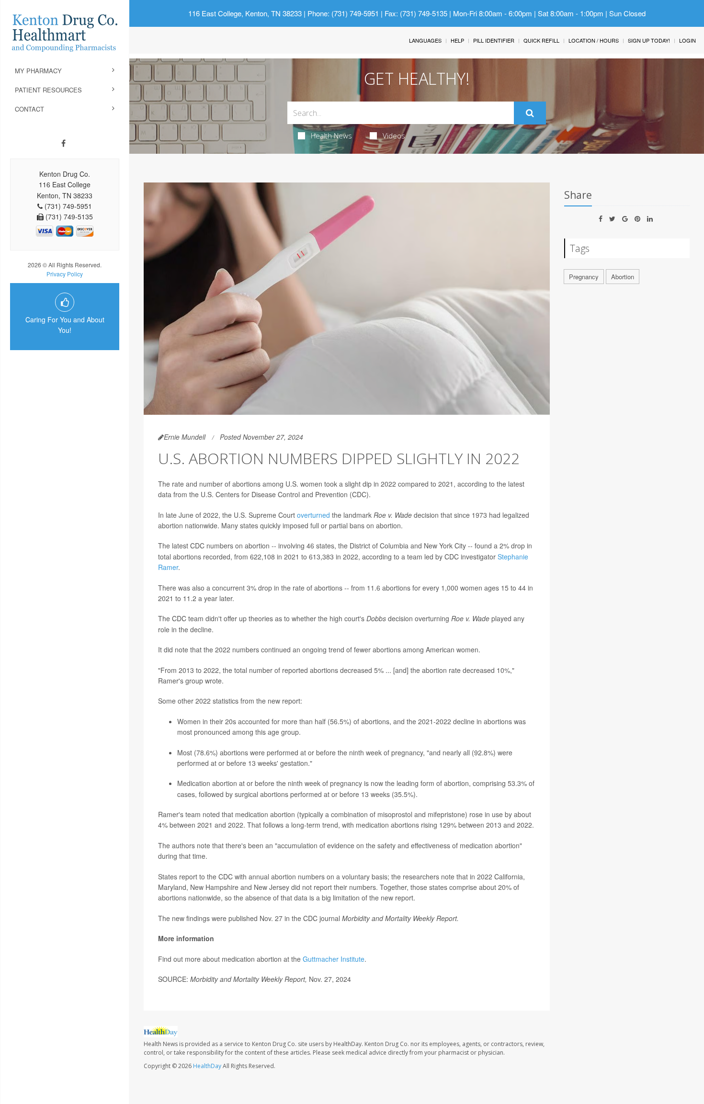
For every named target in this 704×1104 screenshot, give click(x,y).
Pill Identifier (493, 40)
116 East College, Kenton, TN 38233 (245, 13)
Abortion (622, 276)
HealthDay (207, 1066)
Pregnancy (584, 276)
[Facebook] (63, 143)
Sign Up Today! (649, 40)
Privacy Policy (64, 274)
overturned (313, 515)
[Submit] (530, 113)
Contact (29, 109)
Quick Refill (541, 40)
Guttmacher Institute (333, 959)
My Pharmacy (38, 70)
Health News (331, 135)
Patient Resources (48, 89)
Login (687, 40)
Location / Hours (593, 40)
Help (457, 40)
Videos (394, 135)
